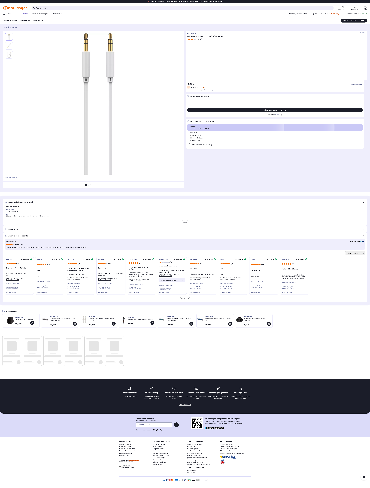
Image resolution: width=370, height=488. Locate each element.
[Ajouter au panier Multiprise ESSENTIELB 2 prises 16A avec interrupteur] (269, 324)
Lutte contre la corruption (195, 462)
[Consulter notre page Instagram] (161, 430)
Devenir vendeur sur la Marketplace (232, 453)
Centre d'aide (124, 455)
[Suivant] (181, 177)
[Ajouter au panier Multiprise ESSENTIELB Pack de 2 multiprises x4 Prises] (114, 324)
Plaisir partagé (157, 446)
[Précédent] (177, 177)
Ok (176, 425)
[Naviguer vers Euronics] (235, 457)
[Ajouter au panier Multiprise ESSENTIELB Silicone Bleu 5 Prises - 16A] (230, 324)
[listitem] (9, 45)
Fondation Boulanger (160, 460)
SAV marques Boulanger (161, 455)
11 (200, 39)
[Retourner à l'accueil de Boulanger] (15, 8)
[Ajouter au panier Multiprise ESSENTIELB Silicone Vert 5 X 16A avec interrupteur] (191, 324)
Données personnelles (194, 451)
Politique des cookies (194, 455)
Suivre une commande (127, 449)
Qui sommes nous (159, 444)
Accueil (5, 27)
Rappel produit (191, 470)
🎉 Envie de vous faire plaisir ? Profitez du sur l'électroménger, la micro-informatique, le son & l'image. (185, 1)
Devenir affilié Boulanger (228, 449)
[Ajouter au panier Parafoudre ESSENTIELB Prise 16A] (32, 323)
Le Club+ (202, 87)
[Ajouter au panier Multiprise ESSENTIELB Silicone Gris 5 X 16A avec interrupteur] (75, 324)
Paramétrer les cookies (194, 453)
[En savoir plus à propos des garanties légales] (281, 115)
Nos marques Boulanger (161, 453)
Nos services (157, 451)
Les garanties (191, 446)
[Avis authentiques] (355, 241)
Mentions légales (192, 449)
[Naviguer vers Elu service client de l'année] (235, 461)
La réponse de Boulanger (168, 280)
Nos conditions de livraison (128, 451)
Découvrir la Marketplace (228, 451)
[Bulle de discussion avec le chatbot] (364, 477)
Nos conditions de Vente (195, 444)
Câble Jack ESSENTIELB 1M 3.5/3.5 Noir (230, 278)
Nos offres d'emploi (226, 444)
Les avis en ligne (192, 460)
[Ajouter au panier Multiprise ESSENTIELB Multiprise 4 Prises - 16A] (152, 323)
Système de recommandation (197, 458)
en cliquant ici (83, 247)
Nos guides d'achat (125, 453)
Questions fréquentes (126, 446)
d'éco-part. (360, 84)
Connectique (14, 27)
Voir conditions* (185, 405)
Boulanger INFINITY (159, 464)
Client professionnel (159, 462)
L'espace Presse (158, 449)
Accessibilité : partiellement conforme (199, 464)
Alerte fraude (191, 472)
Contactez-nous (125, 444)
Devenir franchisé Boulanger (229, 446)
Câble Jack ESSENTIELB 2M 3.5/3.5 (16, 279)
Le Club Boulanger (159, 458)
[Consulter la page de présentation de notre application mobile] (209, 428)
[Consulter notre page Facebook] (154, 430)
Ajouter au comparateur (95, 185)
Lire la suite (300, 278)
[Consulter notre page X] (157, 430)
